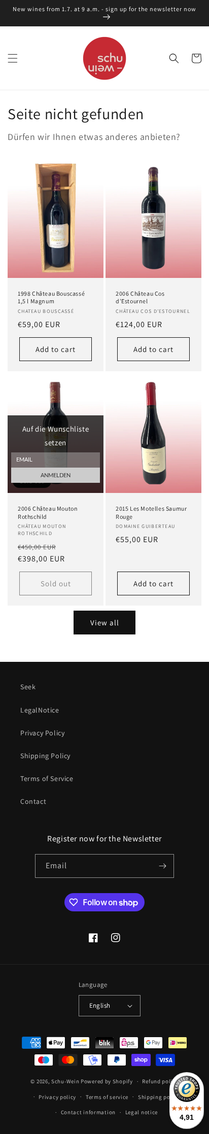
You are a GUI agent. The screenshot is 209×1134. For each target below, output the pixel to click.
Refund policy (160, 1081)
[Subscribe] (162, 866)
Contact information (88, 1112)
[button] (13, 58)
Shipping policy (159, 1097)
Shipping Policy (45, 755)
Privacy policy (57, 1097)
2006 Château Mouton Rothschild (48, 512)
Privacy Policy (42, 732)
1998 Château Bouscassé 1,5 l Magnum (51, 297)
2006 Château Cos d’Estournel (140, 297)
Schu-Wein (65, 1081)
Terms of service (107, 1097)
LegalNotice (39, 710)
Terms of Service (47, 778)
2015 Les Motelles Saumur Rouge (151, 512)
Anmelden (56, 475)
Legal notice (141, 1112)
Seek (28, 686)
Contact (33, 801)
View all (104, 622)
